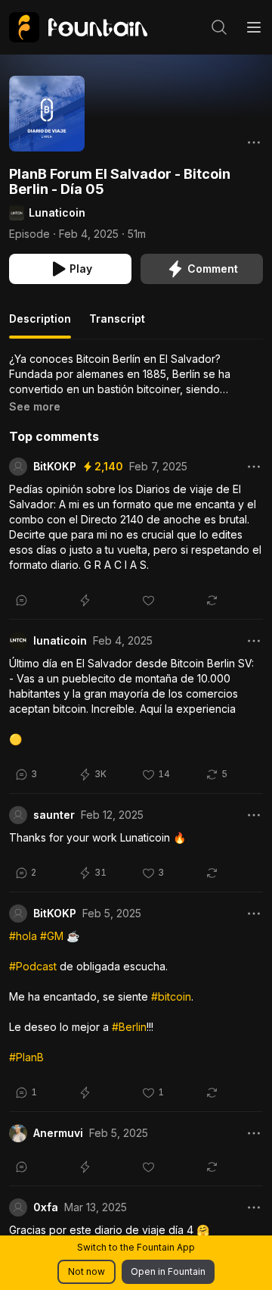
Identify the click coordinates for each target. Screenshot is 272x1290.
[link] (78, 27)
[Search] (219, 27)
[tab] (40, 325)
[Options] (254, 142)
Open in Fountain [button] (168, 1271)
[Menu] (254, 27)
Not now (86, 1271)
